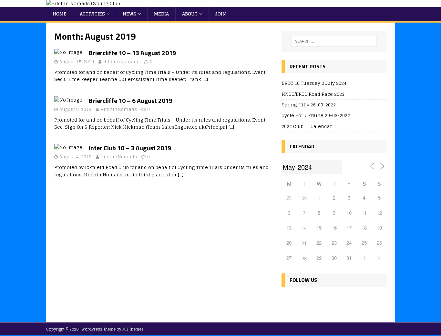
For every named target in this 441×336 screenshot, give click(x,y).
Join (220, 14)
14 (304, 227)
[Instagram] (316, 299)
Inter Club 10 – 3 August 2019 (130, 148)
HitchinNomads (121, 61)
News (129, 14)
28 (304, 258)
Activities (92, 14)
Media (161, 14)
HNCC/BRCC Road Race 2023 (313, 94)
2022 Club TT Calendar (307, 126)
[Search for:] (334, 41)
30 (304, 197)
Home (60, 14)
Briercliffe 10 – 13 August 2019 (132, 53)
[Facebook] (288, 299)
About (190, 14)
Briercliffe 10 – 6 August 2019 (130, 100)
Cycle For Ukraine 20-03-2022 (316, 115)
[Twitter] (302, 299)
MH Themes (133, 329)
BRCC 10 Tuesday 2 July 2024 (314, 83)
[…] (205, 79)
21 (304, 243)
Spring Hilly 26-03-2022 (309, 105)
